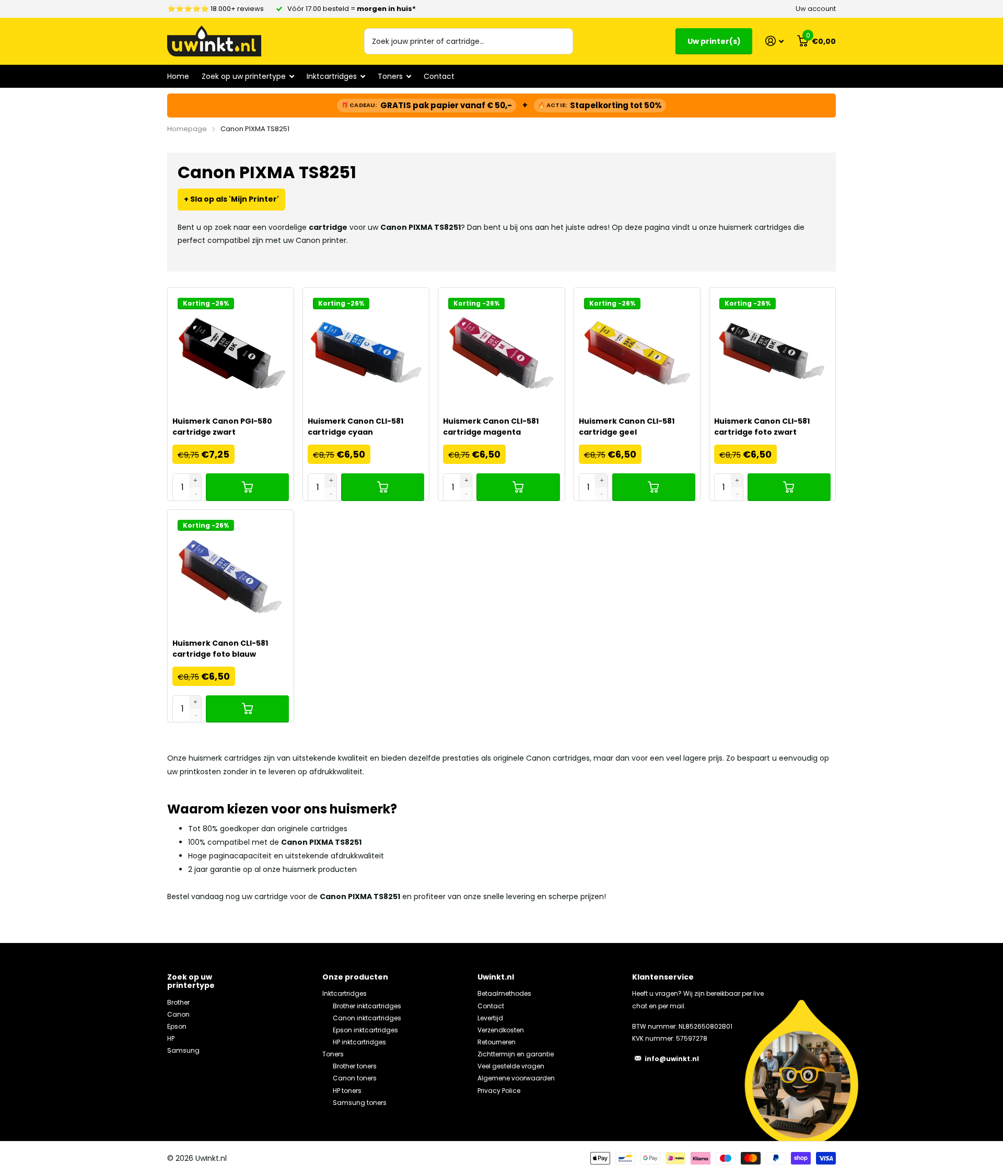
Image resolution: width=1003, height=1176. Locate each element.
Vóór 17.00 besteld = (351, 9)
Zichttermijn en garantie (515, 1054)
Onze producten (355, 977)
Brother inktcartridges (367, 1006)
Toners (333, 1054)
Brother (178, 1002)
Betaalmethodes (504, 993)
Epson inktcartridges (365, 1030)
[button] (195, 480)
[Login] (774, 41)
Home (178, 76)
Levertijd (490, 1018)
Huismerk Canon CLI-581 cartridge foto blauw (220, 648)
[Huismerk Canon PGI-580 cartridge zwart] (230, 351)
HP (170, 1038)
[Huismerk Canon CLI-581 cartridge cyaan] (366, 351)
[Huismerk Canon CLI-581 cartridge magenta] (501, 351)
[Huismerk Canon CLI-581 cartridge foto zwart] (772, 351)
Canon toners (355, 1078)
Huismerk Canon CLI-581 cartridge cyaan (355, 426)
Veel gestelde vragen (510, 1066)
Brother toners (355, 1066)
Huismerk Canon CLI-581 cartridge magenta (491, 426)
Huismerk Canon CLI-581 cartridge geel (626, 426)
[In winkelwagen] (247, 486)
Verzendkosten (500, 1030)
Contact (439, 76)
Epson (176, 1026)
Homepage (187, 129)
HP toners (347, 1090)
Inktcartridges (344, 993)
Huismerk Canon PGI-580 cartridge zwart (222, 426)
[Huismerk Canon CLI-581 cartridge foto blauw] (230, 573)
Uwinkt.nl (495, 977)
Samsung (183, 1050)
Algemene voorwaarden (516, 1078)
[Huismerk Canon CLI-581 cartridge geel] (637, 351)
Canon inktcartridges (367, 1018)
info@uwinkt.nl (672, 1058)
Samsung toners (360, 1102)
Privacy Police (498, 1090)
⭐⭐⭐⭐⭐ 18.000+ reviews (215, 9)
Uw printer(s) (714, 41)
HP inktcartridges (359, 1042)
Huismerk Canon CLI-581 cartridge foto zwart (762, 426)
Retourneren (496, 1042)
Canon (178, 1014)
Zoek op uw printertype (191, 981)
